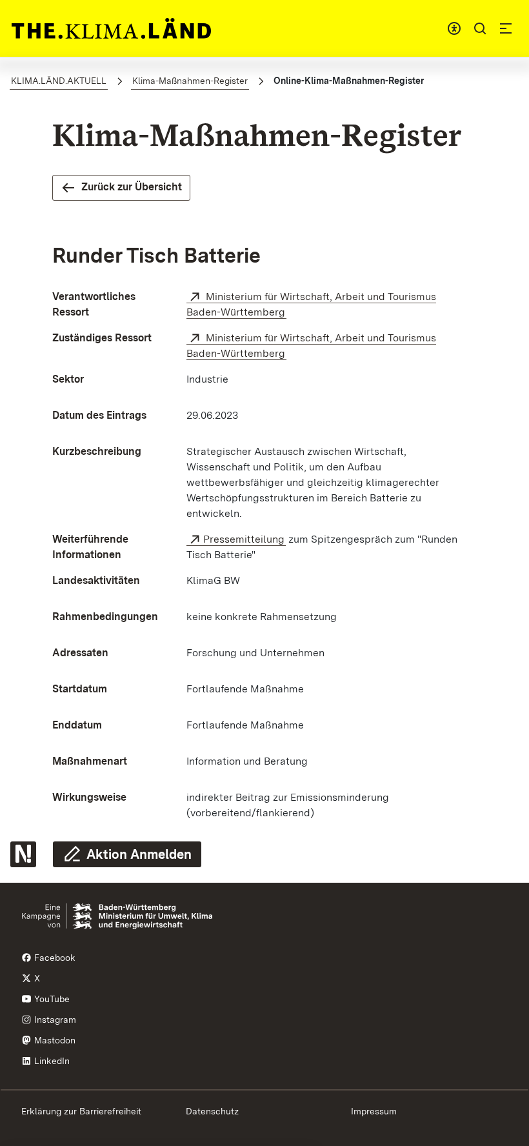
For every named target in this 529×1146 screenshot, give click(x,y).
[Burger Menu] (506, 28)
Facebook (53, 957)
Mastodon (53, 1040)
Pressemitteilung (243, 539)
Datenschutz (212, 1111)
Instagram (54, 1019)
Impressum (374, 1111)
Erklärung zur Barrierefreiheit (81, 1111)
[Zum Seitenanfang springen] (502, 882)
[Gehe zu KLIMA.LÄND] (111, 28)
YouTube (51, 999)
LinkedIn (51, 1061)
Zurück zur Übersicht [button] (131, 187)
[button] (480, 28)
